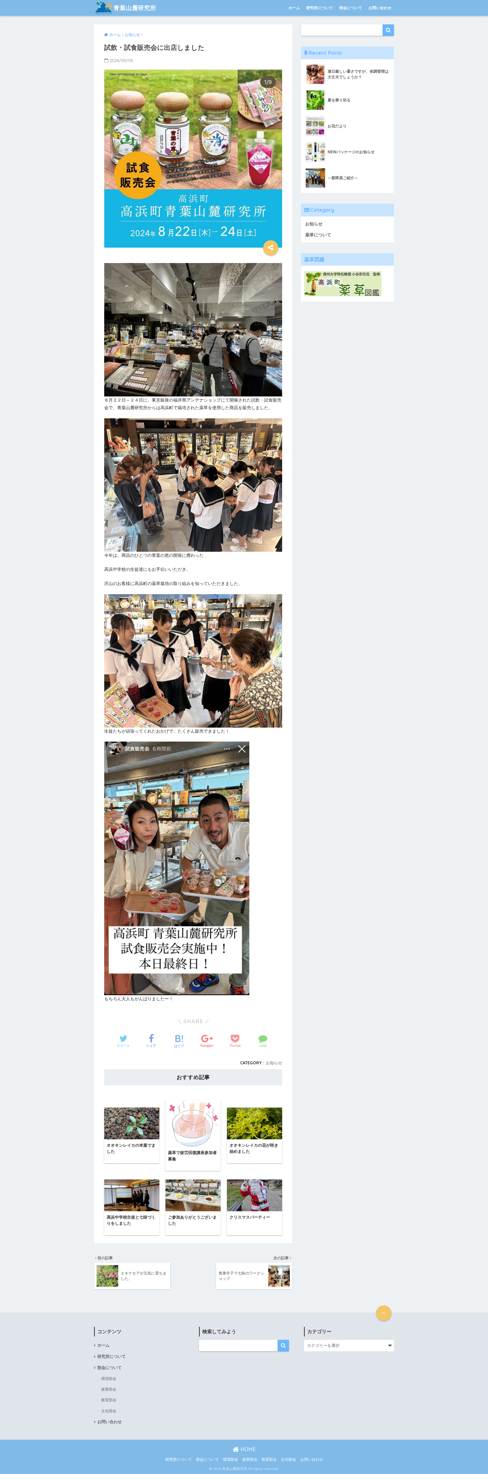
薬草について (318, 235)
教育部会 (108, 1400)
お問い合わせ (380, 8)
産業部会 (108, 1389)
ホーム (294, 8)
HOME (247, 1449)
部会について (350, 8)
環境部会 (108, 1378)
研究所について (319, 8)
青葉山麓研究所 (135, 7)
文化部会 (108, 1411)
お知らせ (274, 1062)
